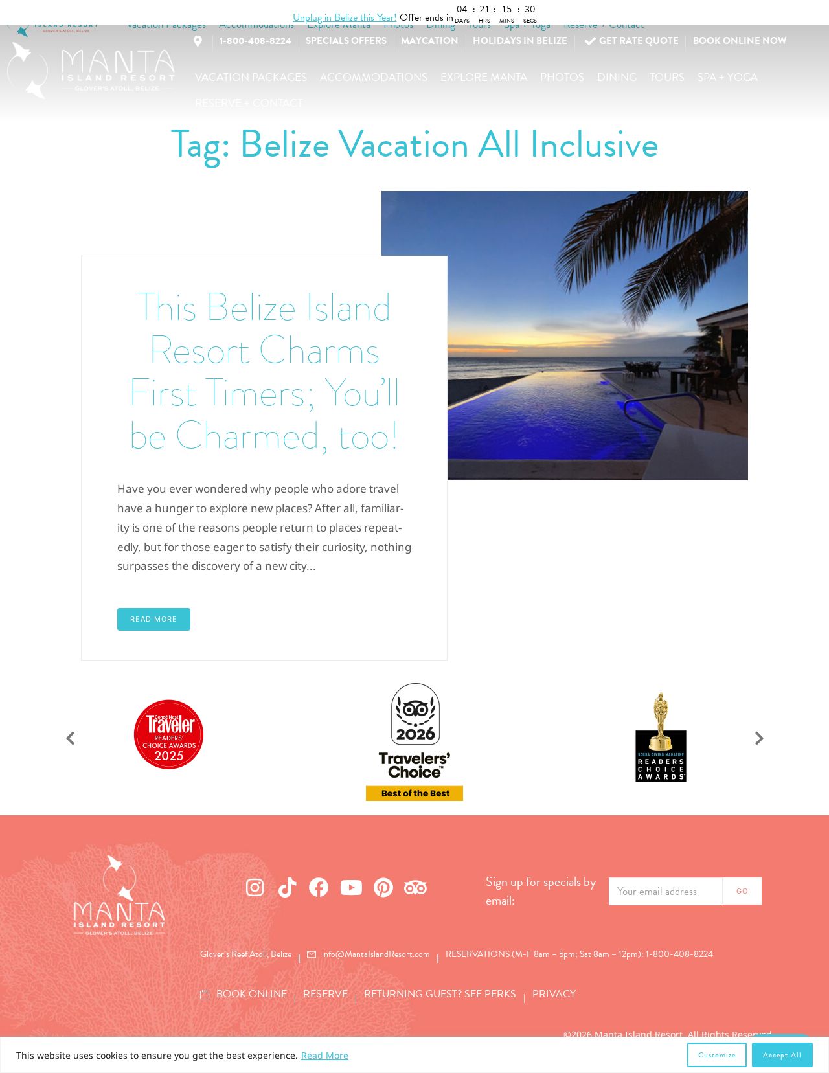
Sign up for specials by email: (541, 891)
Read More (324, 1055)
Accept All (782, 1055)
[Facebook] (319, 887)
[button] (250, 78)
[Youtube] (351, 887)
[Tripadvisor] (416, 887)
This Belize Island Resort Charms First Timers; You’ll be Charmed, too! (264, 371)
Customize (717, 1055)
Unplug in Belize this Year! (345, 17)
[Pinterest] (383, 887)
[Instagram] (255, 887)
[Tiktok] (287, 887)
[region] (414, 1055)
